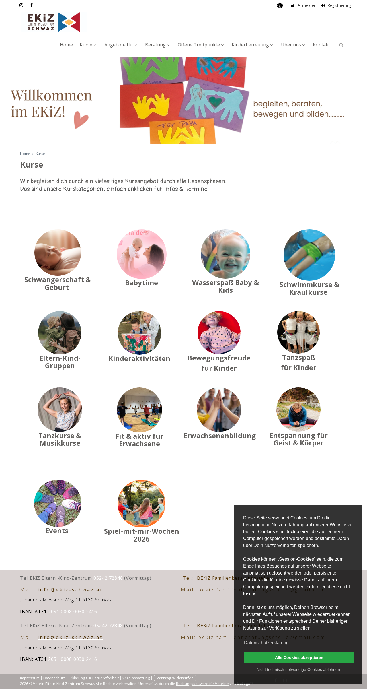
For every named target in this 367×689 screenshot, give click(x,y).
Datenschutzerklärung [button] (266, 642)
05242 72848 (108, 578)
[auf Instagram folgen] (22, 5)
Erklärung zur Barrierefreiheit (94, 678)
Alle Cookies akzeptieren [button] (299, 657)
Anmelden (306, 5)
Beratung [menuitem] (155, 45)
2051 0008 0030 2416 (72, 611)
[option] (183, 100)
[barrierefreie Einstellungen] (280, 5)
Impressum (30, 678)
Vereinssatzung (136, 678)
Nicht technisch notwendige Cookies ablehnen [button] (298, 669)
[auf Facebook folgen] (32, 5)
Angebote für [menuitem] (118, 45)
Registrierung (339, 5)
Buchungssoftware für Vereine (202, 683)
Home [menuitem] (66, 45)
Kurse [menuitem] (86, 45)
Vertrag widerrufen (175, 678)
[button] (341, 45)
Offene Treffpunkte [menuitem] (199, 45)
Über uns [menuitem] (291, 45)
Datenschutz (54, 678)
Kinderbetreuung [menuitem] (250, 45)
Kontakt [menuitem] (321, 45)
